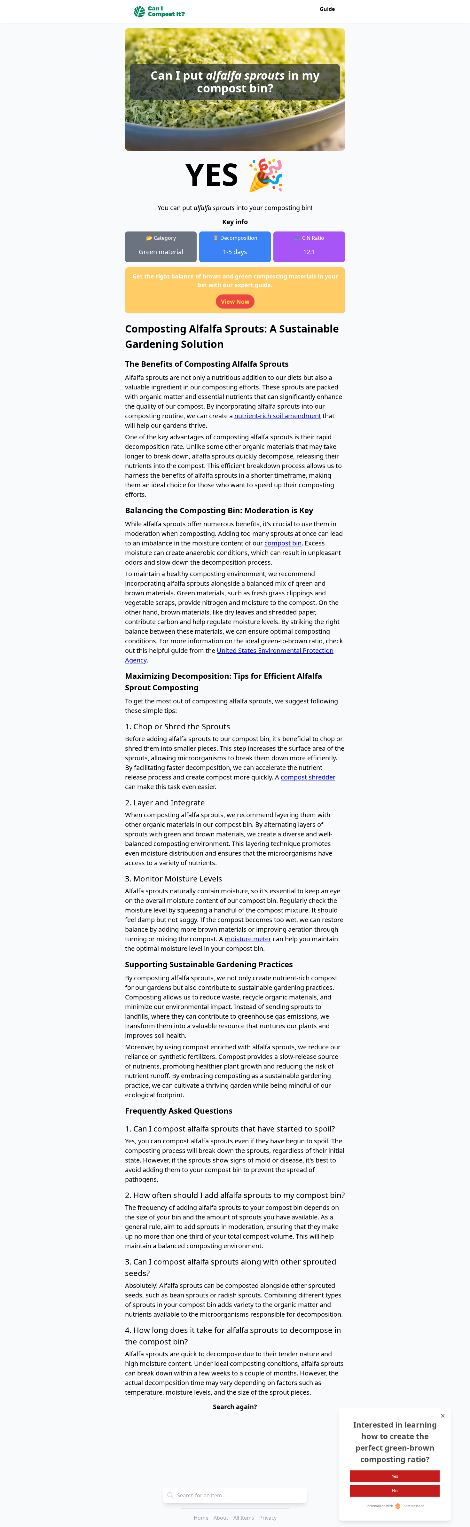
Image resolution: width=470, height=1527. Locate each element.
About (221, 1517)
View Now (235, 301)
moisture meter (248, 939)
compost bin (283, 543)
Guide (327, 8)
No (395, 1490)
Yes (395, 1476)
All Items (243, 1517)
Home (201, 1517)
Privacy (268, 1517)
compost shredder (308, 777)
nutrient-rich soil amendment (277, 415)
